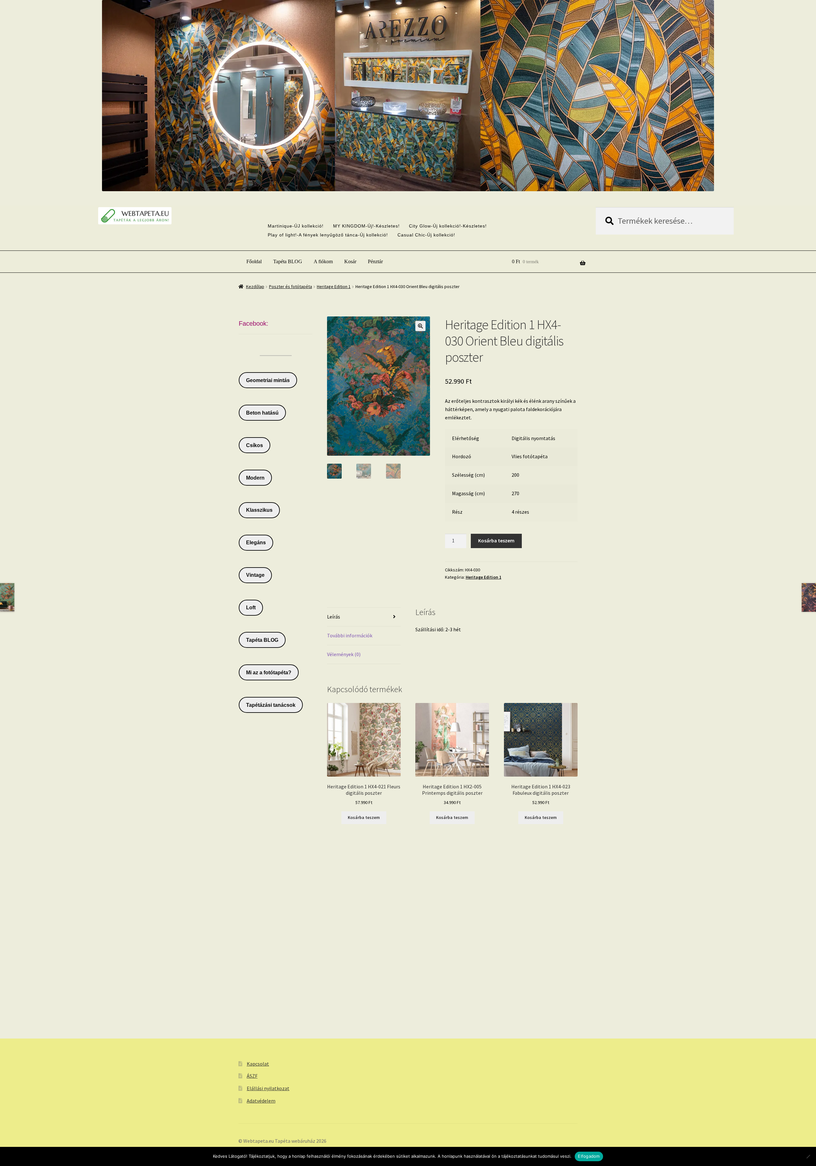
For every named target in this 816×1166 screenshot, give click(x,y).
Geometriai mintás (268, 380)
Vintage (255, 575)
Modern (255, 478)
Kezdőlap (255, 286)
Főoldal (254, 261)
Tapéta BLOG (287, 261)
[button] (420, 326)
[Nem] (808, 1156)
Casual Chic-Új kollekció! (426, 234)
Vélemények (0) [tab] (344, 654)
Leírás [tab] (333, 616)
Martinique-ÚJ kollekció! (296, 225)
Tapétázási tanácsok (270, 705)
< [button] (394, 173)
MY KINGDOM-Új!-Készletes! (366, 225)
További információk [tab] (349, 635)
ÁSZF (252, 1076)
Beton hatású (262, 413)
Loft (251, 607)
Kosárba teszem (496, 540)
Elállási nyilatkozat (268, 1088)
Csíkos (254, 445)
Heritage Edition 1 (334, 286)
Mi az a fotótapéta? (268, 672)
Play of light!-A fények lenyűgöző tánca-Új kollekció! (328, 234)
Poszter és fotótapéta (290, 286)
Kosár (350, 261)
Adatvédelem (261, 1100)
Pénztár (375, 261)
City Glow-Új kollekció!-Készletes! (448, 225)
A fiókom (323, 261)
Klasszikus (259, 510)
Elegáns (256, 542)
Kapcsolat (258, 1064)
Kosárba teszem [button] (364, 817)
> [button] (422, 173)
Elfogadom (589, 1156)
